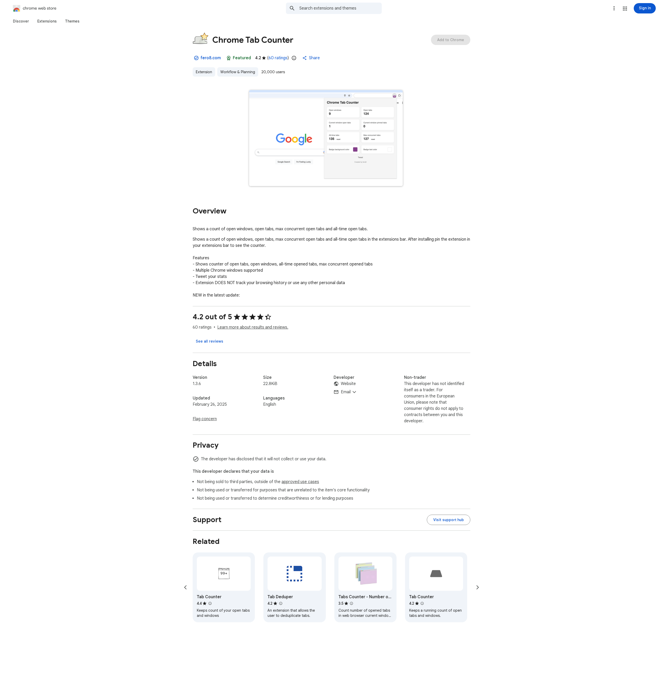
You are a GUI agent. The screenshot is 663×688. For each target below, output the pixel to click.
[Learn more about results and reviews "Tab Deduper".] (280, 603)
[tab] (21, 21)
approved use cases (300, 481)
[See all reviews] (209, 341)
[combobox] (340, 8)
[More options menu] (614, 8)
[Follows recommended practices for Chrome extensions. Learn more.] (228, 58)
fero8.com (210, 58)
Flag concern (205, 418)
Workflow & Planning (237, 72)
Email (346, 392)
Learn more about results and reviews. (252, 327)
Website (348, 383)
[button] (625, 8)
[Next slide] (477, 587)
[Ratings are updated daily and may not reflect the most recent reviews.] (294, 58)
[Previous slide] (185, 587)
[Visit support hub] (448, 520)
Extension (204, 72)
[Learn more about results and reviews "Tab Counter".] (210, 603)
